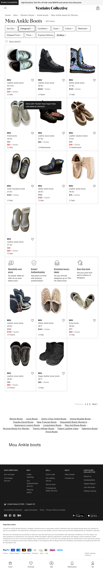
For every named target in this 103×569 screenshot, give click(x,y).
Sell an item (50, 484)
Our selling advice (50, 479)
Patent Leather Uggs (68, 428)
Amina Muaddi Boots (80, 418)
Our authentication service (33, 483)
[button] (98, 8)
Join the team (89, 487)
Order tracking (30, 475)
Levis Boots (32, 418)
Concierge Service (8, 479)
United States (26, 553)
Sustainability (89, 480)
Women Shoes (27, 15)
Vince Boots (51, 431)
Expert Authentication (38, 270)
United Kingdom (14, 553)
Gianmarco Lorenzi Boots (27, 425)
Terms (42, 510)
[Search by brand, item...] (5, 8)
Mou (15, 15)
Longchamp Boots (52, 425)
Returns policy (30, 491)
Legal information (31, 510)
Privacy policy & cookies (55, 510)
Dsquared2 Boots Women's (73, 422)
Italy (46, 553)
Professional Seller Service (51, 489)
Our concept (9, 474)
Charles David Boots (23, 422)
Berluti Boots (16, 418)
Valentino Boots (89, 428)
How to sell (50, 474)
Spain (42, 553)
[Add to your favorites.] (32, 80)
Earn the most (83, 269)
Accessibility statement (13, 510)
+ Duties (14, 91)
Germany (35, 553)
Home (8, 15)
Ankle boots (42, 15)
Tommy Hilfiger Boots (43, 428)
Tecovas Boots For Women (16, 428)
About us (87, 476)
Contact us (69, 478)
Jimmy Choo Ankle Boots (53, 418)
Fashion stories (90, 491)
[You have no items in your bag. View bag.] (98, 8)
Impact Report (90, 483)
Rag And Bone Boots (75, 425)
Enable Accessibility (9, 2)
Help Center (70, 474)
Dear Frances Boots (47, 422)
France (5, 553)
